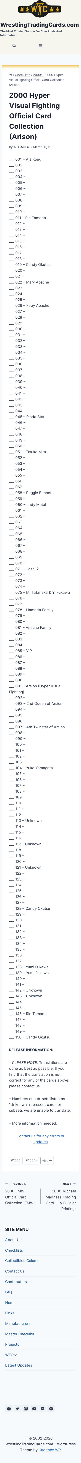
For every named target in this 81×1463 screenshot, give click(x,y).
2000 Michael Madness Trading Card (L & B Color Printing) (61, 1196)
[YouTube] (34, 1408)
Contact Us (15, 1271)
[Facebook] (9, 1408)
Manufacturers (17, 1323)
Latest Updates (18, 1365)
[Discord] (42, 1408)
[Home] (10, 75)
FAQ (8, 1292)
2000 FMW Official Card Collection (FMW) (20, 1193)
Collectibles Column (22, 1260)
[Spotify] (51, 1408)
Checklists (14, 1250)
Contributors (16, 1282)
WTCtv (11, 1355)
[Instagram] (25, 1408)
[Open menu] (40, 45)
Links (9, 1313)
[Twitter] (17, 1408)
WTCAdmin (21, 147)
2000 (16, 1160)
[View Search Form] (14, 46)
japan (47, 1160)
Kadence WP (50, 1450)
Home (10, 1302)
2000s (31, 1160)
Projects (12, 1344)
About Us (13, 1240)
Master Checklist (19, 1334)
